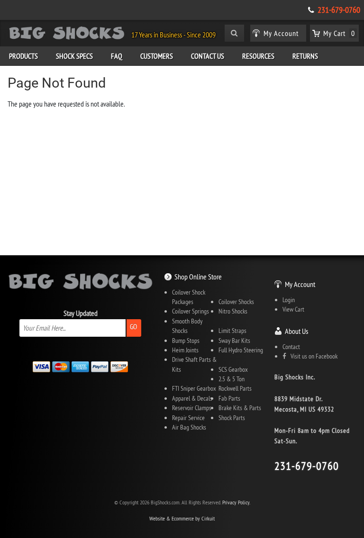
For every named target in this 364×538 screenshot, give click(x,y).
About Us (296, 331)
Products (23, 56)
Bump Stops (186, 340)
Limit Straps (232, 330)
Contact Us (207, 56)
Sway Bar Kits (234, 340)
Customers (156, 56)
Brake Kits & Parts (239, 408)
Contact (291, 346)
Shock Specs (74, 56)
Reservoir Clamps (191, 408)
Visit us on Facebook (311, 356)
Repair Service (188, 417)
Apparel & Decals (192, 398)
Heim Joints (185, 350)
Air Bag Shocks (189, 427)
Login (288, 300)
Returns (305, 56)
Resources (258, 56)
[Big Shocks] (67, 34)
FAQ (116, 56)
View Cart (293, 309)
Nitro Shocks (232, 311)
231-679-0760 (339, 10)
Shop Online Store (198, 276)
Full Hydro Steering (240, 350)
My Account (300, 284)
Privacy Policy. (236, 502)
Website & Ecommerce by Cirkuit (182, 518)
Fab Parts (229, 398)
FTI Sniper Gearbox (194, 388)
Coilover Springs (190, 311)
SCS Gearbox (233, 369)
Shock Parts (231, 417)
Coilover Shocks (236, 301)
